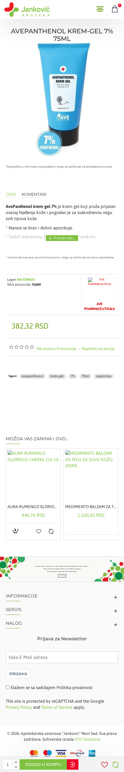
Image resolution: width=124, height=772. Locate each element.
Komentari (34, 194)
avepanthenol (32, 376)
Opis (11, 194)
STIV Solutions (87, 739)
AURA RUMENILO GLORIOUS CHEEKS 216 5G (33, 506)
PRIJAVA (18, 673)
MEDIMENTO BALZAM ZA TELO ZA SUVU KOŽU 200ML (91, 506)
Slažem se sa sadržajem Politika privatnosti (52, 687)
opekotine (103, 376)
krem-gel (57, 376)
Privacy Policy (19, 707)
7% (73, 376)
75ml (85, 376)
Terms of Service (56, 707)
